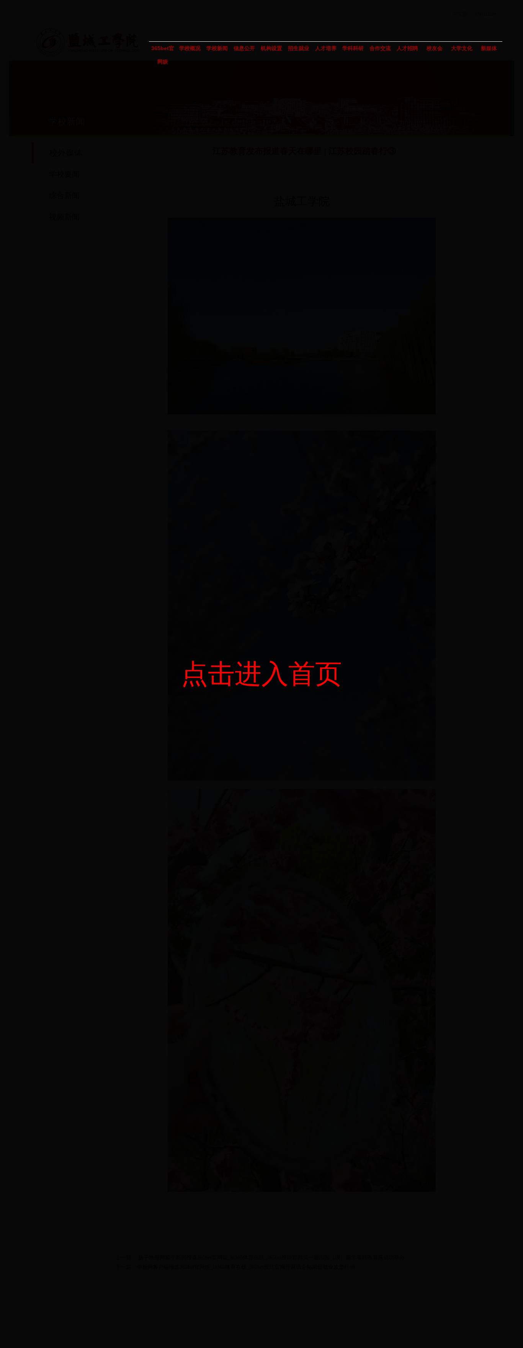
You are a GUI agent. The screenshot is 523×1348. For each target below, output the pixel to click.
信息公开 (244, 48)
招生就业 (298, 48)
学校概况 (190, 48)
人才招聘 (407, 48)
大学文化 (461, 48)
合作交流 (380, 48)
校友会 (435, 48)
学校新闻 (217, 48)
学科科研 (353, 48)
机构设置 (271, 48)
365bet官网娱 (162, 50)
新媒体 (489, 48)
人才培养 (326, 48)
